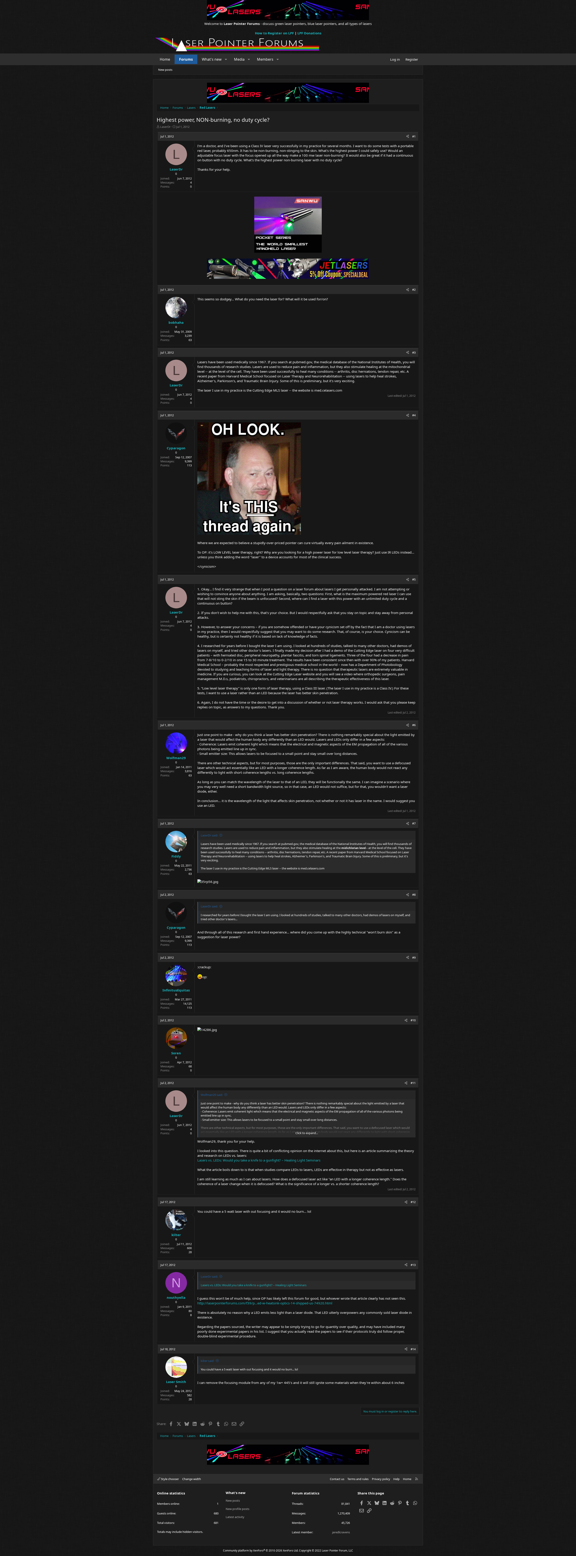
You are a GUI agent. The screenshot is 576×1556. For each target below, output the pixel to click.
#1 (414, 136)
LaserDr (165, 127)
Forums (186, 59)
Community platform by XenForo (260, 1550)
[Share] (408, 136)
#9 (414, 957)
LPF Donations (309, 33)
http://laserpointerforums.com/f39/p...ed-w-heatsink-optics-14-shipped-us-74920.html (264, 1303)
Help (396, 1479)
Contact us (337, 1479)
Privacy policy (381, 1479)
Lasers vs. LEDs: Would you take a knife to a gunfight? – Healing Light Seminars (258, 1160)
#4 (414, 415)
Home (165, 59)
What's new (212, 59)
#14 (413, 1349)
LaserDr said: (209, 835)
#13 (413, 1265)
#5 (414, 579)
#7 (414, 823)
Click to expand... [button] (306, 1133)
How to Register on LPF (274, 33)
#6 (414, 725)
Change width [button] (191, 1479)
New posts (165, 70)
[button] (226, 59)
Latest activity (235, 1517)
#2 (414, 290)
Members (265, 59)
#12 (413, 1202)
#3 (414, 352)
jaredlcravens (341, 1532)
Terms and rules (358, 1479)
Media (239, 59)
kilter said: (207, 1361)
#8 (414, 895)
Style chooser (169, 1479)
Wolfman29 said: (212, 1095)
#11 (413, 1083)
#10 (413, 1020)
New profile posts (237, 1509)
